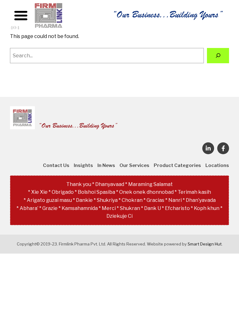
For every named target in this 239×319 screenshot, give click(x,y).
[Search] (218, 55)
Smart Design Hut (205, 243)
